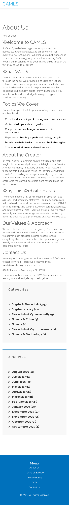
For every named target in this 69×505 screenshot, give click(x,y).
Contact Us (35, 487)
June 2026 (21, 381)
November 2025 (25, 416)
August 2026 (23, 371)
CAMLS (10, 4)
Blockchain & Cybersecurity (33, 314)
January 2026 (24, 406)
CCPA (34, 482)
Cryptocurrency (25, 309)
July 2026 (21, 376)
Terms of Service (34, 472)
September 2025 (25, 426)
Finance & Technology (29, 334)
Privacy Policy (34, 477)
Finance (19, 324)
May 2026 (21, 386)
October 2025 (24, 421)
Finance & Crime (25, 319)
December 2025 (26, 411)
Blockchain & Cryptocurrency (34, 329)
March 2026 (22, 396)
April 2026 (21, 391)
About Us (34, 467)
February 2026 (24, 401)
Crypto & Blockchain (29, 304)
